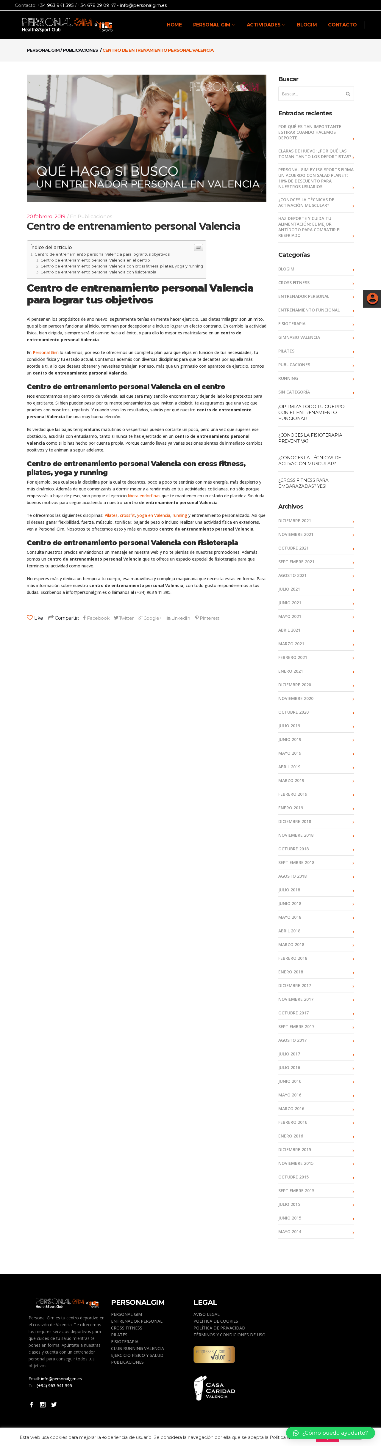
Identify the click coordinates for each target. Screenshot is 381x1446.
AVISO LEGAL (206, 1314)
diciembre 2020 (294, 684)
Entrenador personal (303, 296)
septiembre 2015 (296, 1190)
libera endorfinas (144, 495)
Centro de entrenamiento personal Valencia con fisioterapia (98, 272)
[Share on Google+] (150, 618)
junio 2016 (289, 1081)
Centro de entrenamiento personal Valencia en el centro (95, 260)
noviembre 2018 (295, 835)
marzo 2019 (291, 780)
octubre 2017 (293, 1013)
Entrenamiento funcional (309, 310)
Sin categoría (294, 392)
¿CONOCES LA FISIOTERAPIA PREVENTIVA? (310, 438)
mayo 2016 (289, 1095)
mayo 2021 (289, 616)
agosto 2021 (292, 575)
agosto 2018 (292, 876)
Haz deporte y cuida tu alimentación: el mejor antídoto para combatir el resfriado (309, 226)
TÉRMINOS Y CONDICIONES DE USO (229, 1335)
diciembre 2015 (294, 1149)
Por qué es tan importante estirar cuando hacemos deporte (309, 132)
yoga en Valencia (153, 515)
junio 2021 (289, 602)
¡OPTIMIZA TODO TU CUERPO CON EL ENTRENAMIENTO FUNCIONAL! (311, 412)
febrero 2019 (292, 794)
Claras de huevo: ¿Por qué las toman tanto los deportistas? (314, 153)
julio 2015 (289, 1204)
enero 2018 (290, 972)
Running (288, 378)
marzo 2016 (291, 1108)
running (180, 515)
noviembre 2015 (295, 1163)
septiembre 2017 (296, 1026)
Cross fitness (294, 282)
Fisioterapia (291, 323)
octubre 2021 (293, 548)
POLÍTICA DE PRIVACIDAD (219, 1328)
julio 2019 (289, 725)
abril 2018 (289, 931)
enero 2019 (290, 808)
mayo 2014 (289, 1231)
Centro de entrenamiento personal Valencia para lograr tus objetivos (102, 254)
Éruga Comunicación (213, 1438)
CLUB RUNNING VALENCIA (137, 1348)
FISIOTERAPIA (124, 1341)
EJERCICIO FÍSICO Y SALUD (137, 1355)
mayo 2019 (289, 753)
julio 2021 (289, 589)
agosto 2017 (292, 1040)
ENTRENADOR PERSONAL (137, 1321)
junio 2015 (289, 1218)
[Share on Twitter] (124, 618)
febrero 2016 (292, 1122)
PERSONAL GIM (126, 1314)
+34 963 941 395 (56, 5)
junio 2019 (289, 739)
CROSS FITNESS (126, 1328)
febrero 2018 (292, 958)
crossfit (127, 515)
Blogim (286, 269)
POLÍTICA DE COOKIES (215, 1321)
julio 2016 (289, 1067)
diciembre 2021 (294, 520)
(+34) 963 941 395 (54, 1385)
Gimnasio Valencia (299, 337)
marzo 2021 (291, 643)
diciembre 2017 (294, 985)
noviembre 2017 (295, 999)
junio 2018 (289, 903)
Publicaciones (80, 50)
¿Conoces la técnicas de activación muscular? (306, 202)
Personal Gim (43, 50)
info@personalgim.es (143, 5)
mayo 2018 (289, 917)
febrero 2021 (292, 657)
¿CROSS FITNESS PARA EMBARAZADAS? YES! (303, 483)
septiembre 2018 (296, 862)
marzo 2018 (291, 944)
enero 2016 (290, 1136)
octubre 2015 (293, 1177)
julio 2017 (289, 1054)
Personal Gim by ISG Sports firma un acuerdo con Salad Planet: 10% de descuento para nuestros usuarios (316, 178)
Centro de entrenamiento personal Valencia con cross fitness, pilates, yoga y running (121, 266)
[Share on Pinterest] (207, 618)
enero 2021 (290, 671)
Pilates (111, 515)
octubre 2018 (293, 849)
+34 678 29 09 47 (97, 5)
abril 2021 (289, 630)
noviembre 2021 (295, 534)
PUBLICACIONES (127, 1362)
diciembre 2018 (294, 821)
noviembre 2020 (295, 698)
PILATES (119, 1335)
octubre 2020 (293, 712)
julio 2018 (289, 890)
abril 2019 (289, 767)
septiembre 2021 (296, 561)
